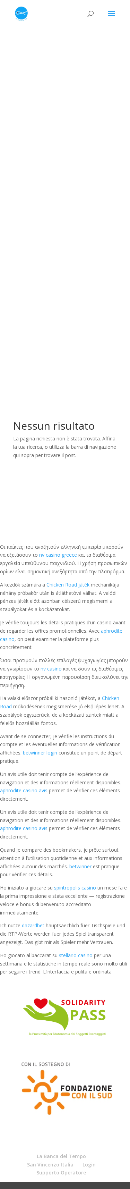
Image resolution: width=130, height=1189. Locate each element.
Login (89, 1164)
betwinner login (40, 752)
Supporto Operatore (61, 1172)
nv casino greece (58, 554)
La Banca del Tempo (61, 1156)
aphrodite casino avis (23, 790)
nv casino (51, 668)
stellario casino (76, 955)
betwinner (80, 866)
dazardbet (33, 925)
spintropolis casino (75, 887)
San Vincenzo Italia (50, 1164)
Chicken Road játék (67, 584)
